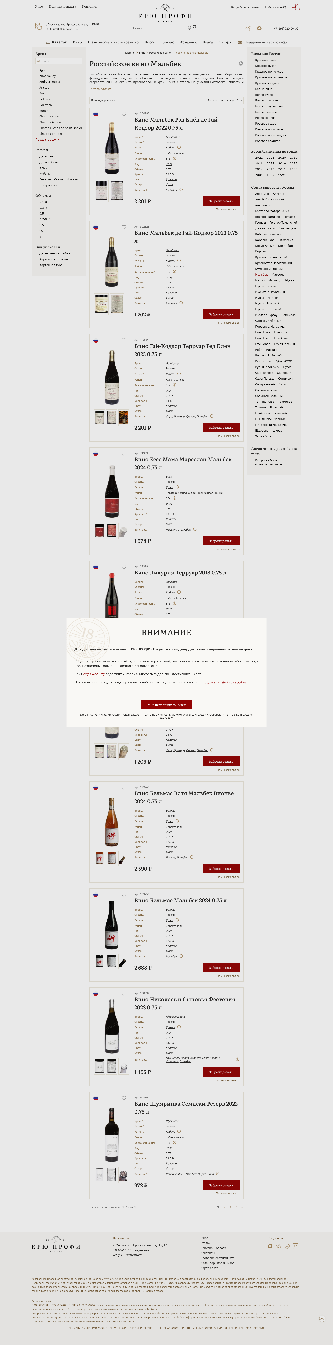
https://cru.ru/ (94, 674)
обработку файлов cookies (225, 682)
